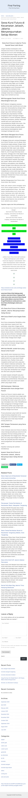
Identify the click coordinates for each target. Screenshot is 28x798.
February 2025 (4, 708)
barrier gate (4, 742)
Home (2, 15)
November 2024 (5, 717)
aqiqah (2, 739)
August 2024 (4, 726)
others (2, 770)
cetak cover (4, 745)
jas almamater (4, 755)
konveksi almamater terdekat (8, 674)
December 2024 (5, 714)
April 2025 (3, 705)
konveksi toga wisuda (6, 767)
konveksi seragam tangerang (8, 671)
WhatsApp (5, 467)
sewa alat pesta (9, 15)
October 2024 (4, 720)
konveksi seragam (5, 764)
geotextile (3, 752)
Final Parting (14, 5)
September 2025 (5, 701)
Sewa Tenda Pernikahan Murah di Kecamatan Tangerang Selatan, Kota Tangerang (12, 533)
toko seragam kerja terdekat (8, 668)
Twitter (20, 464)
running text (4, 773)
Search (3, 656)
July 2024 (3, 729)
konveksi (3, 761)
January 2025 (4, 711)
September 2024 (5, 723)
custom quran (4, 748)
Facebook (13, 464)
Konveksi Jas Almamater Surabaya (9, 682)
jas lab (2, 758)
